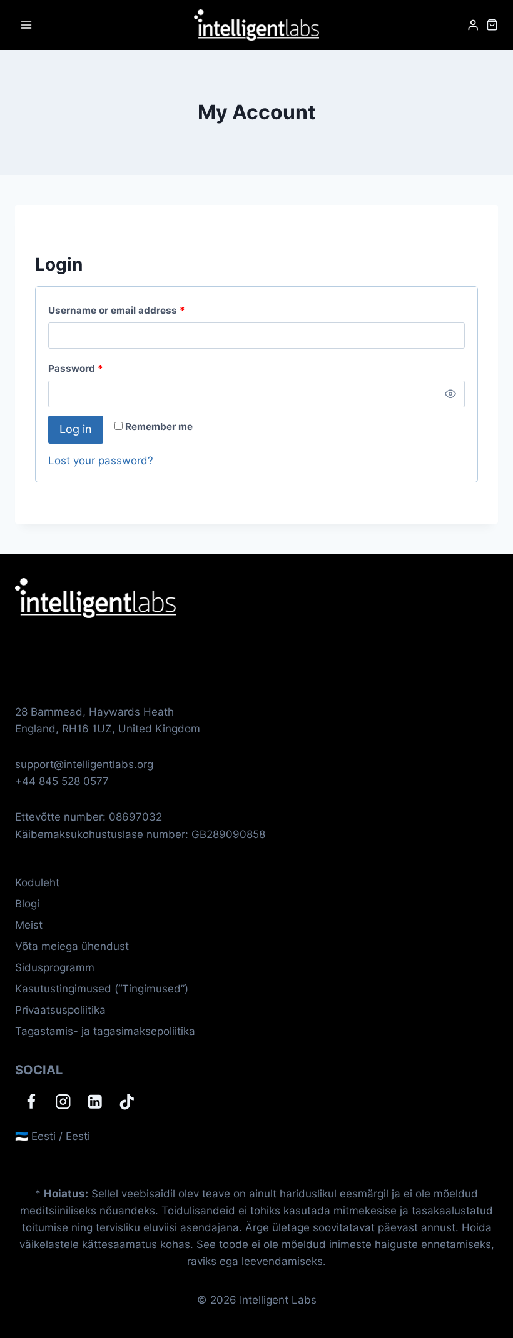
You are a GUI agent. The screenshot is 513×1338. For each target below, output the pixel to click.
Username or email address (119, 313)
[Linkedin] (95, 1101)
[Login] (473, 25)
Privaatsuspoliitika (60, 1010)
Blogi (27, 903)
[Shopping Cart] (492, 25)
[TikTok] (127, 1101)
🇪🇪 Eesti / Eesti (52, 1136)
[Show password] (450, 394)
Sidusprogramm (54, 967)
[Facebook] (31, 1101)
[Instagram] (63, 1101)
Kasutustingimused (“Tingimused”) (101, 988)
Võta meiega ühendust (72, 946)
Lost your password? (100, 460)
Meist (29, 925)
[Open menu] (26, 24)
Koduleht (37, 882)
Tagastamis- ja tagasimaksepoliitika (105, 1031)
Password (78, 371)
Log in (75, 429)
